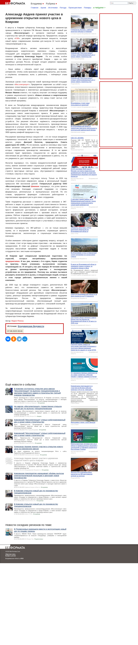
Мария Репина (17, 321)
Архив (43, 8)
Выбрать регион (10, 556)
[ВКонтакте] (8, 339)
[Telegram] (19, 339)
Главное (34, 8)
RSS (22, 558)
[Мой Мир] (24, 339)
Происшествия (75, 8)
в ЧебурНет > (99, 8)
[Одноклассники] (13, 339)
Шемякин (35, 186)
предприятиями (12, 261)
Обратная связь (10, 554)
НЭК (17, 38)
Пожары (87, 8)
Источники (53, 8)
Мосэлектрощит (22, 84)
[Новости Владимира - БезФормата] (13, 2)
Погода (63, 8)
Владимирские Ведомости (31, 326)
